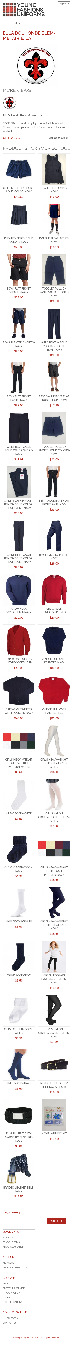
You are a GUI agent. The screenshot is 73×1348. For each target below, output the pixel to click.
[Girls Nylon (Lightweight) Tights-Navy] (54, 1011)
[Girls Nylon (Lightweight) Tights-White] (54, 795)
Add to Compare (12, 138)
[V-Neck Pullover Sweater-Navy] (54, 640)
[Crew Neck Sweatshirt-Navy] (19, 590)
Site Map (8, 1237)
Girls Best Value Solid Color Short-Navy (19, 450)
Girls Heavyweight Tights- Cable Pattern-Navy (54, 871)
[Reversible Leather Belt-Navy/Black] (54, 1065)
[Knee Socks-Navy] (19, 1065)
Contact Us (9, 1323)
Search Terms (11, 1242)
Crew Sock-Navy (19, 975)
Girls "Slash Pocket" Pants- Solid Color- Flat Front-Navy (19, 504)
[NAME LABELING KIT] (54, 1115)
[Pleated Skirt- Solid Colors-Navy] (19, 220)
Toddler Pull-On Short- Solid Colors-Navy (54, 450)
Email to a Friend (30, 138)
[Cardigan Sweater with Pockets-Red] (19, 640)
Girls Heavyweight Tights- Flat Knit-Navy (54, 925)
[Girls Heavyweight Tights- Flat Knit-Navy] (54, 903)
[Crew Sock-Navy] (19, 957)
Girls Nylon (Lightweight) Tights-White (54, 817)
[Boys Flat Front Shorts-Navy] (19, 270)
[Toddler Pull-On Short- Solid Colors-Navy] (54, 428)
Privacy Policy (11, 1293)
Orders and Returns (15, 1267)
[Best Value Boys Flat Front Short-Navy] (54, 378)
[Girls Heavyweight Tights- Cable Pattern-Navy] (54, 849)
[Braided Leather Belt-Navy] (19, 1169)
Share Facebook (37, 138)
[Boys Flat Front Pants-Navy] (19, 378)
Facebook (12, 1318)
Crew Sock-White (19, 813)
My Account (10, 1263)
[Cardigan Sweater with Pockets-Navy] (19, 691)
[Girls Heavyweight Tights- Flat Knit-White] (54, 741)
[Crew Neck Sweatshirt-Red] (54, 590)
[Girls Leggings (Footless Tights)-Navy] (54, 957)
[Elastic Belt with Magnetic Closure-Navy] (19, 1115)
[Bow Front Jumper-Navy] (54, 169)
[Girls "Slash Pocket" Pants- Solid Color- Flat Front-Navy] (19, 482)
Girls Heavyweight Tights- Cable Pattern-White (19, 763)
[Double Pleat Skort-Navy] (54, 220)
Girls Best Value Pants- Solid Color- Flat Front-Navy (19, 558)
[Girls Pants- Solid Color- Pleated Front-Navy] (54, 324)
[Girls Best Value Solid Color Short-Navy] (19, 428)
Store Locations (12, 1302)
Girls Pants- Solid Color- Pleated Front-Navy (54, 346)
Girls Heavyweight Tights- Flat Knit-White (54, 763)
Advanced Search (13, 1247)
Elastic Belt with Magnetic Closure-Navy (19, 1137)
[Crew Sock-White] (19, 795)
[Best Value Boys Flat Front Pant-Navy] (54, 482)
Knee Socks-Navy (19, 1083)
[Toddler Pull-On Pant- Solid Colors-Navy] (54, 270)
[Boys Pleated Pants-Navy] (54, 536)
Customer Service (14, 1288)
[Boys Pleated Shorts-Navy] (19, 324)
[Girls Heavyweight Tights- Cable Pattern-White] (19, 741)
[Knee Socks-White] (19, 903)
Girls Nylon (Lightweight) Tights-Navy (54, 1033)
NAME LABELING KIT (54, 1133)
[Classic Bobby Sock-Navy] (19, 849)
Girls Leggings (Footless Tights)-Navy (54, 979)
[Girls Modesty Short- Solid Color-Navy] (19, 169)
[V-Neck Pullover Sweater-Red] (54, 691)
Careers (8, 1297)
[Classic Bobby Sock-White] (19, 1011)
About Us (8, 1283)
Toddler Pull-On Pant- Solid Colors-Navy (54, 292)
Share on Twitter (45, 138)
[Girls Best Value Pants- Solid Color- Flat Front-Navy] (19, 536)
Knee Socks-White (19, 921)
